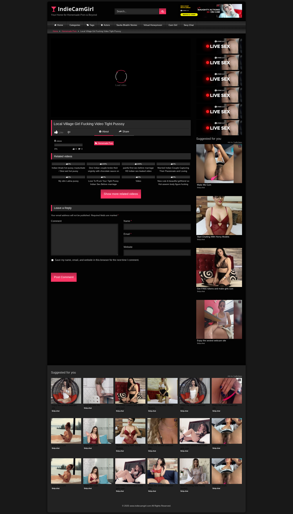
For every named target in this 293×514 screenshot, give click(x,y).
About (105, 131)
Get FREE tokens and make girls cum (215, 288)
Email (127, 234)
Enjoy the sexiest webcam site (211, 340)
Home (60, 25)
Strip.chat (201, 187)
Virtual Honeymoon (153, 25)
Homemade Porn (69, 31)
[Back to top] (283, 505)
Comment (56, 221)
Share (125, 131)
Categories (75, 25)
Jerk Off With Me (92, 405)
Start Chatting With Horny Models (213, 236)
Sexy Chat (189, 25)
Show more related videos (121, 193)
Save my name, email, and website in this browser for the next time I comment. (97, 260)
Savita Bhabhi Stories (126, 25)
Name (128, 221)
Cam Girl (173, 25)
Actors (107, 25)
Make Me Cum (204, 185)
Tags (92, 25)
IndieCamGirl (75, 9)
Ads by (235, 142)
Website (128, 247)
